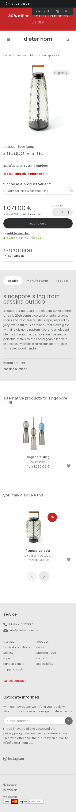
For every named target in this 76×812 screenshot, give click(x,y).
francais (12, 790)
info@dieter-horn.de (24, 630)
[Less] (56, 212)
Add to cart (38, 223)
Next (44, 576)
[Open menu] (8, 39)
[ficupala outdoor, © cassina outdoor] (38, 543)
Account (43, 11)
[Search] (67, 39)
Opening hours (46, 652)
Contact (42, 658)
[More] (68, 212)
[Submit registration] (69, 721)
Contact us (15, 255)
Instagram (16, 759)
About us (42, 641)
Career (41, 647)
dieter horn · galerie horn (38, 39)
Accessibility (44, 663)
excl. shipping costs (31, 214)
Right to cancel (13, 663)
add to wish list (18, 233)
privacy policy (12, 733)
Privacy (8, 652)
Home (7, 55)
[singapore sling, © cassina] (38, 449)
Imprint (8, 658)
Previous (32, 576)
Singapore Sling (52, 55)
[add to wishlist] (68, 466)
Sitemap (9, 641)
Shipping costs (13, 669)
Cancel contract (14, 680)
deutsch (12, 784)
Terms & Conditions (16, 647)
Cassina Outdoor (26, 55)
